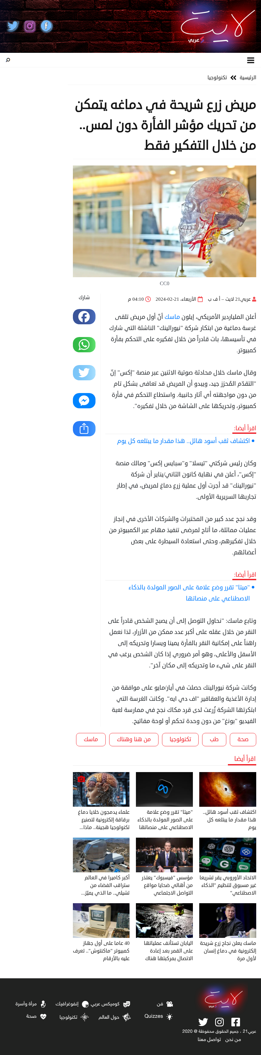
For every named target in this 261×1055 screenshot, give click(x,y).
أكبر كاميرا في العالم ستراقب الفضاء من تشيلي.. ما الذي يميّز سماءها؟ (107, 885)
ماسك (172, 317)
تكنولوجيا (217, 77)
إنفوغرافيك (67, 1004)
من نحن (233, 1040)
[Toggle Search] (8, 60)
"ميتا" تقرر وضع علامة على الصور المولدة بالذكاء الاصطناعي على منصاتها (189, 593)
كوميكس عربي (105, 1004)
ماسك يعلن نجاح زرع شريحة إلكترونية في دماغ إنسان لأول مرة (228, 951)
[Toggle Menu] (251, 60)
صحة (243, 739)
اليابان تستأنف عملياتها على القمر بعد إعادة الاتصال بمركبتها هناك (168, 951)
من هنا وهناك (134, 739)
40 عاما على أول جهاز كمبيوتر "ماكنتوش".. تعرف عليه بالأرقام (101, 951)
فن (160, 1004)
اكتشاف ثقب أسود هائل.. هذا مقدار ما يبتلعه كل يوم (183, 441)
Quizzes (154, 1017)
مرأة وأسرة (26, 1004)
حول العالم (109, 1018)
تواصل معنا (209, 1040)
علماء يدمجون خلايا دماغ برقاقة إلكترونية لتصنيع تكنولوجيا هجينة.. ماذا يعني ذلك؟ (104, 820)
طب (214, 739)
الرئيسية (248, 77)
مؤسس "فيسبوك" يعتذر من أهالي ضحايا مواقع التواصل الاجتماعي (167, 885)
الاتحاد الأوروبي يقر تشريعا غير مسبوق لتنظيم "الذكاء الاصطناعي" (228, 885)
